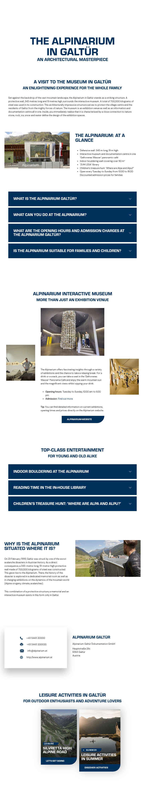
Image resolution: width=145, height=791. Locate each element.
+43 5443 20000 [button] (35, 637)
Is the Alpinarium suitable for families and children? (67, 250)
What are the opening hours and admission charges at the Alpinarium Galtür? (68, 232)
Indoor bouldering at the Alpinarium (51, 471)
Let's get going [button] (55, 761)
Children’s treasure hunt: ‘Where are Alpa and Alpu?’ (67, 503)
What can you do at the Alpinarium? (49, 214)
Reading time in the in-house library (49, 487)
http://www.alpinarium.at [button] (39, 657)
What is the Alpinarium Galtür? (45, 198)
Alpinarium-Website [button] (79, 419)
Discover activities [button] (96, 768)
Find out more (65, 398)
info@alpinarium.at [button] (37, 650)
